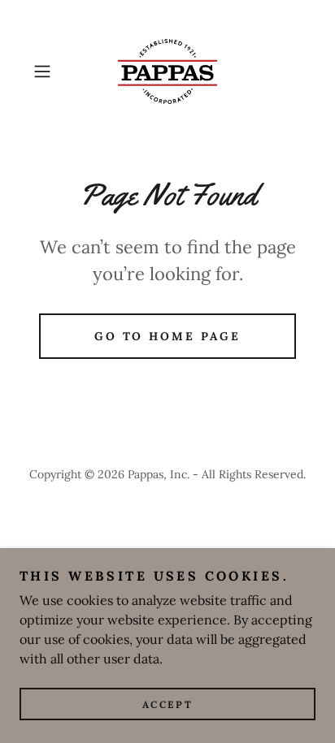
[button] (47, 71)
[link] (167, 71)
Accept (167, 704)
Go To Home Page (167, 336)
